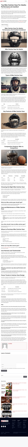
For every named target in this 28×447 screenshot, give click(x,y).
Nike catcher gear (20, 21)
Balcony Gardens (13, 425)
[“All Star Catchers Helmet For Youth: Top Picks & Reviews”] (6, 414)
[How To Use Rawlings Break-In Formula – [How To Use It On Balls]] (6, 392)
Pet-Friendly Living (24, 422)
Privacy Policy (2, 432)
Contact (5, 433)
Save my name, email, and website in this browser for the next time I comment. (13, 368)
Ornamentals (19, 423)
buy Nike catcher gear (7, 247)
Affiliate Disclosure (7, 432)
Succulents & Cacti (19, 425)
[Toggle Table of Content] (7, 25)
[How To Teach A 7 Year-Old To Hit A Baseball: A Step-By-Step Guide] (6, 385)
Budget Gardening (24, 424)
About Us (2, 433)
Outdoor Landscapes (13, 423)
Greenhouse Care (13, 427)
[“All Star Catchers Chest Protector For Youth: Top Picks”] (6, 407)
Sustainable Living (24, 427)
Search (2, 375)
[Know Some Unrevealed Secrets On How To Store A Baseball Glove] (6, 400)
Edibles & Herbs (19, 422)
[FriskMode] (3, 1)
